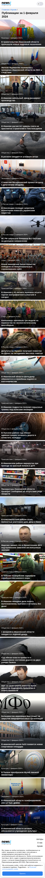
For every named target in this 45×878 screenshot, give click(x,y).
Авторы (39, 839)
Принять (23, 873)
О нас (39, 843)
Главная (6, 10)
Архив (14, 10)
